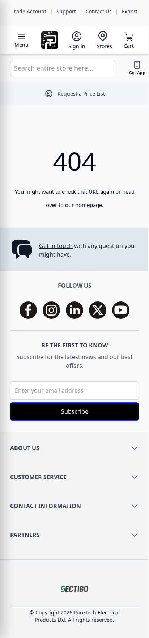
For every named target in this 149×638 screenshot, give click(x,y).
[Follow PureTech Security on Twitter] (97, 310)
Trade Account (29, 11)
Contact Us (99, 11)
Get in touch (56, 246)
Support (66, 11)
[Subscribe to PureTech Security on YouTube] (120, 310)
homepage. (89, 204)
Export (129, 11)
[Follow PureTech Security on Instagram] (51, 310)
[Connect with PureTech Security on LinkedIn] (74, 310)
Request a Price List (81, 93)
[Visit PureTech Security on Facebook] (28, 310)
